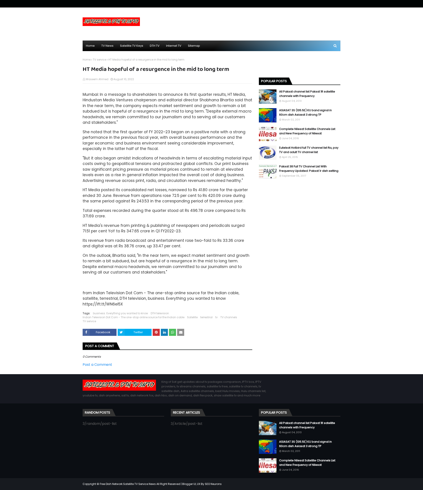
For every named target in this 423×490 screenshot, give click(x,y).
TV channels (228, 317)
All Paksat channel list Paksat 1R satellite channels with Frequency (307, 93)
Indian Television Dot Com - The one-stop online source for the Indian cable (133, 317)
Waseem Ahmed (97, 79)
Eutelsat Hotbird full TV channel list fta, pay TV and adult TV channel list (308, 150)
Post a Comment (97, 364)
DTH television (160, 313)
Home (90, 46)
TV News (107, 46)
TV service (99, 59)
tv (216, 317)
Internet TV (173, 46)
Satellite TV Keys (131, 46)
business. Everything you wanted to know (120, 313)
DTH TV (155, 46)
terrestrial (206, 317)
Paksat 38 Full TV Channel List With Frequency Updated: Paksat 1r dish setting (308, 168)
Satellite (192, 317)
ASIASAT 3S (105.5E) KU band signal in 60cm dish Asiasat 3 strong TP (305, 112)
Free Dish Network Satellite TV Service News (128, 484)
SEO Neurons (213, 484)
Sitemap (194, 46)
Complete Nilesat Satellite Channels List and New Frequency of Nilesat (307, 131)
